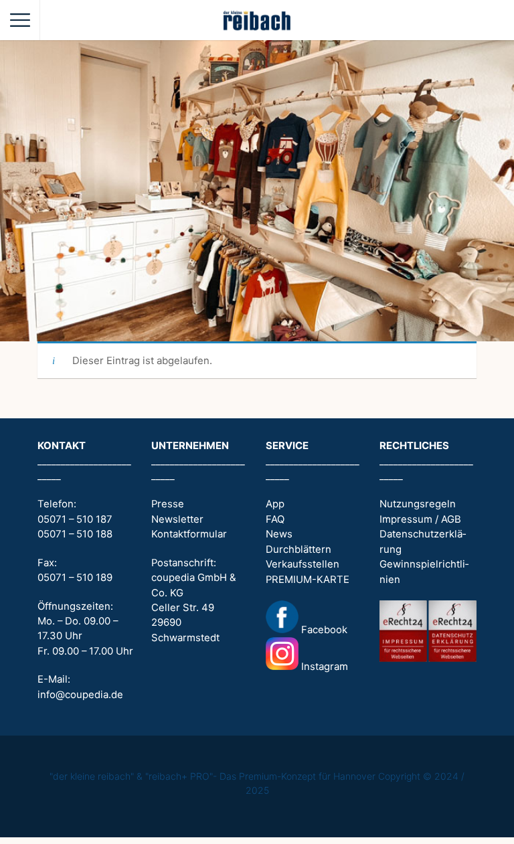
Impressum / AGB (420, 519)
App (275, 504)
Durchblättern (298, 549)
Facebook (322, 630)
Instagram (323, 667)
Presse (167, 504)
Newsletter (177, 519)
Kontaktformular (189, 534)
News (279, 534)
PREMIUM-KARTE (307, 580)
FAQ (275, 519)
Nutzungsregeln (417, 504)
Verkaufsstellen (302, 564)
